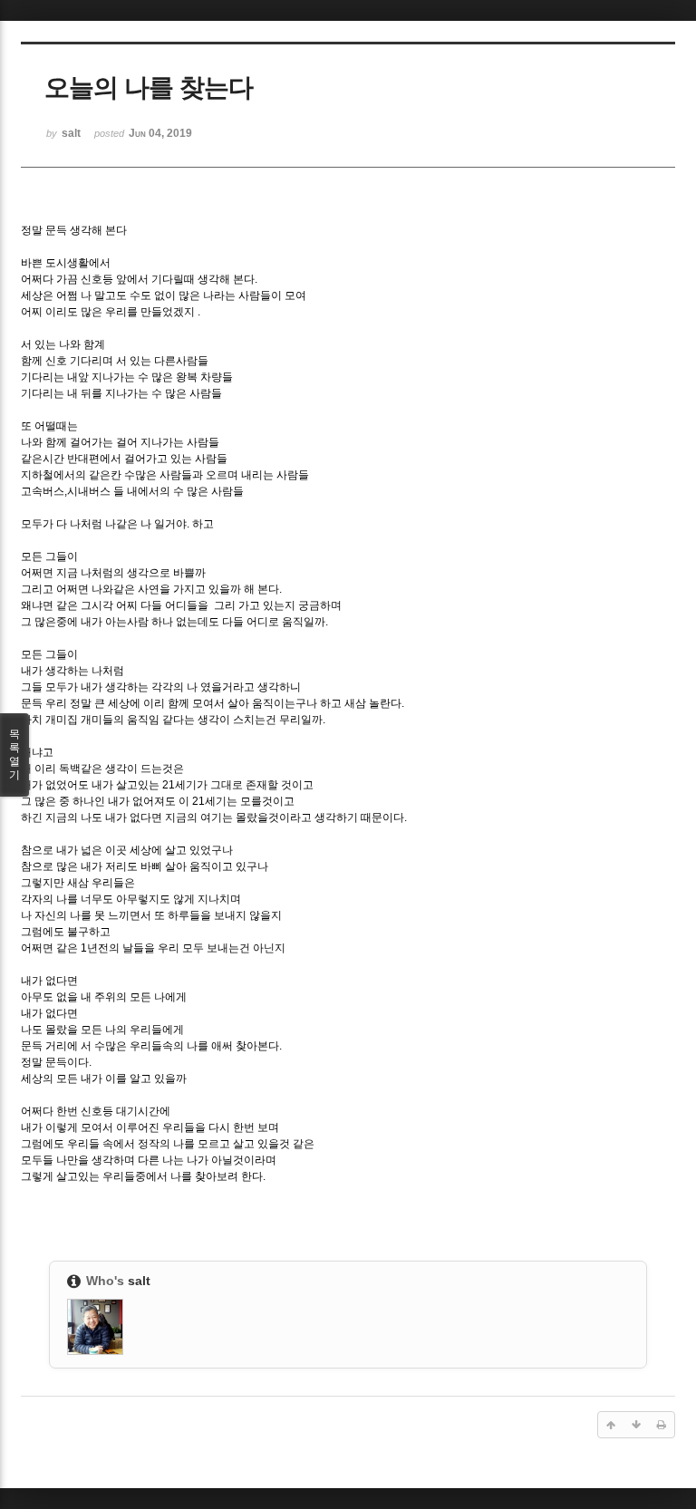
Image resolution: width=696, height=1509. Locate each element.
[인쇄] (661, 1424)
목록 (14, 754)
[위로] (611, 1424)
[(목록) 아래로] (636, 1424)
